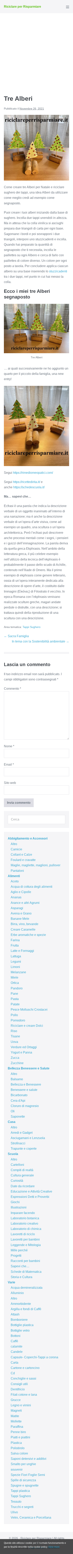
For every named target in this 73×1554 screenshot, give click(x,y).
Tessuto (16, 1501)
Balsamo (17, 1079)
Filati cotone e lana (24, 1394)
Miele (14, 977)
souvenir (17, 1469)
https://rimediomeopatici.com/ (33, 472)
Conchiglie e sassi (23, 1378)
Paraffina (17, 1426)
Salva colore (19, 1453)
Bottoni (15, 1335)
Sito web (10, 782)
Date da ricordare (23, 1186)
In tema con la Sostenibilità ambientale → (40, 641)
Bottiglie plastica (22, 1325)
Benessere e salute (24, 1089)
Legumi (16, 961)
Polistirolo (18, 1448)
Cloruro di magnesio (25, 1106)
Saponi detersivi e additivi (28, 1458)
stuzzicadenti (58, 271)
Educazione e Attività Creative (31, 1191)
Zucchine (17, 1063)
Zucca (15, 1057)
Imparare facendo (23, 1213)
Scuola (13, 1154)
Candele (17, 1351)
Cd (13, 1373)
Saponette (18, 1116)
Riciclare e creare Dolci (27, 1025)
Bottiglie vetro (20, 1330)
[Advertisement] (36, 52)
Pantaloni (17, 870)
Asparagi (17, 908)
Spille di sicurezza (23, 1480)
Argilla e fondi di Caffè (26, 1309)
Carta (14, 1362)
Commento (12, 688)
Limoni (15, 967)
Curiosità (17, 1180)
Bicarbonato (19, 1095)
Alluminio (17, 1293)
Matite (15, 1416)
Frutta (15, 945)
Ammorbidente (21, 1303)
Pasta (15, 999)
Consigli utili (19, 1384)
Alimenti (14, 876)
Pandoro (17, 988)
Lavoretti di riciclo (23, 1234)
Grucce (16, 1400)
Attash (15, 1314)
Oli (13, 1111)
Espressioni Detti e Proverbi (30, 1196)
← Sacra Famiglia (16, 636)
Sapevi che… (20, 1266)
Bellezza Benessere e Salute (28, 1068)
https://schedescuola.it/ (29, 487)
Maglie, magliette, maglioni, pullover (35, 865)
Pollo (14, 1015)
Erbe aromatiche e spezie (28, 934)
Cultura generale (22, 1175)
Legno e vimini (21, 1405)
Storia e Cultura (21, 1277)
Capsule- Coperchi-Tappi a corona (34, 1357)
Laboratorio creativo (24, 1223)
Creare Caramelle (23, 929)
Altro (14, 844)
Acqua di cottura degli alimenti (31, 886)
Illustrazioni (18, 1207)
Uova (14, 1041)
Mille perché (19, 1250)
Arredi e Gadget (22, 1132)
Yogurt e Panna (21, 1052)
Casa (11, 1122)
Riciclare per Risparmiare (22, 6)
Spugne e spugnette (25, 1485)
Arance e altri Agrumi (25, 902)
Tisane (15, 1036)
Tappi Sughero (31, 627)
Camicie (16, 849)
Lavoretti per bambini (25, 1239)
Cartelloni (17, 1164)
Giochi (15, 1202)
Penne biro (18, 1432)
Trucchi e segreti (22, 1507)
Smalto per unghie (23, 1464)
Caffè (14, 1341)
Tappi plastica (20, 1490)
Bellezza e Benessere (26, 1084)
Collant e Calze (21, 854)
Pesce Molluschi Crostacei (29, 1009)
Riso (14, 1031)
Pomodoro (18, 1020)
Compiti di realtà (22, 1170)
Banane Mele (20, 918)
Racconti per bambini (25, 1261)
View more (54, 1547)
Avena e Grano (21, 913)
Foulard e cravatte (23, 860)
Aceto (15, 881)
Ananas (16, 897)
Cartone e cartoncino (25, 1368)
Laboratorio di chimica (26, 1228)
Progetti (16, 1255)
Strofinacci (18, 1143)
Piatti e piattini (20, 1437)
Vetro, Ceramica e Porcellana (31, 1517)
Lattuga (16, 956)
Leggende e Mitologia (26, 1245)
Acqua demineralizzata (26, 1287)
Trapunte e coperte (24, 1148)
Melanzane (18, 972)
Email (9, 764)
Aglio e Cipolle (21, 892)
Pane (14, 993)
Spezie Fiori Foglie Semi (28, 1475)
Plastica (16, 1442)
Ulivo (14, 1512)
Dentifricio (18, 1389)
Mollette (16, 1421)
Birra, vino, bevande (24, 924)
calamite (16, 1346)
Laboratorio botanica (25, 1218)
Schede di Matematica (26, 1271)
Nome (9, 746)
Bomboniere (19, 1319)
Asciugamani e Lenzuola (28, 1138)
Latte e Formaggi (22, 950)
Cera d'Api (18, 1100)
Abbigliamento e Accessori (27, 838)
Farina (15, 940)
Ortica (15, 982)
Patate (15, 1004)
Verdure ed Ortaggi (24, 1047)
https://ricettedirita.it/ (26, 482)
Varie (11, 1282)
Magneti (16, 1410)
